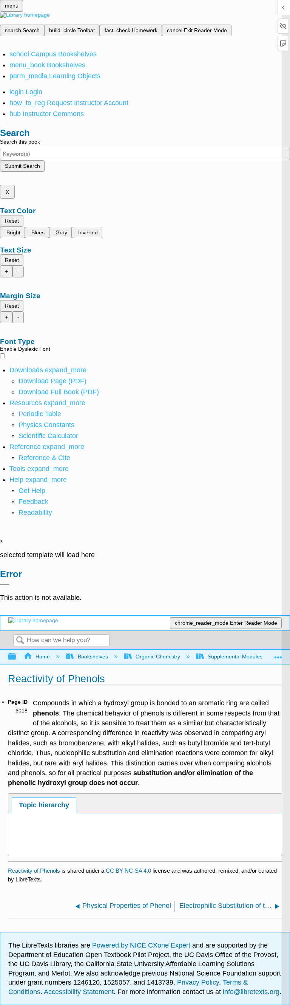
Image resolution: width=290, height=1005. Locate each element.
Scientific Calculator (48, 436)
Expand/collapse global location (278, 654)
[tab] (44, 805)
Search (20, 641)
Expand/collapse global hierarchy (17, 656)
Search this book (20, 142)
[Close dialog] (4, 584)
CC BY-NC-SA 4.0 (128, 870)
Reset (12, 221)
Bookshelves (92, 656)
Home (42, 656)
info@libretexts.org (250, 992)
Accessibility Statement (79, 992)
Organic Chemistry (158, 656)
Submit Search (22, 166)
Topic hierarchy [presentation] (44, 805)
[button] (33, 501)
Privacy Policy (198, 982)
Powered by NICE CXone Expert (142, 945)
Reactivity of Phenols (34, 870)
